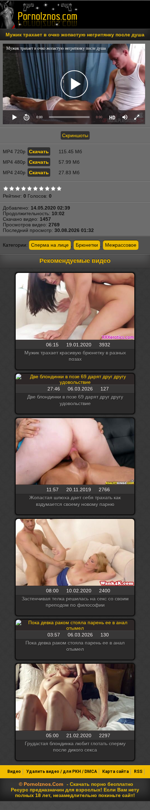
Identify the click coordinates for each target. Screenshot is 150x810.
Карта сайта (115, 771)
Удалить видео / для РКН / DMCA (61, 771)
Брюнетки (87, 245)
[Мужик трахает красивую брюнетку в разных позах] (75, 307)
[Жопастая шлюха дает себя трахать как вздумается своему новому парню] (75, 452)
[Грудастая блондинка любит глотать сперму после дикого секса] (75, 698)
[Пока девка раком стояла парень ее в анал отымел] (75, 625)
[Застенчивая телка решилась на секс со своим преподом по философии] (75, 553)
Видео (14, 771)
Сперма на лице (50, 245)
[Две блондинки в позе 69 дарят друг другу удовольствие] (75, 379)
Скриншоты (75, 135)
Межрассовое (120, 245)
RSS (138, 771)
